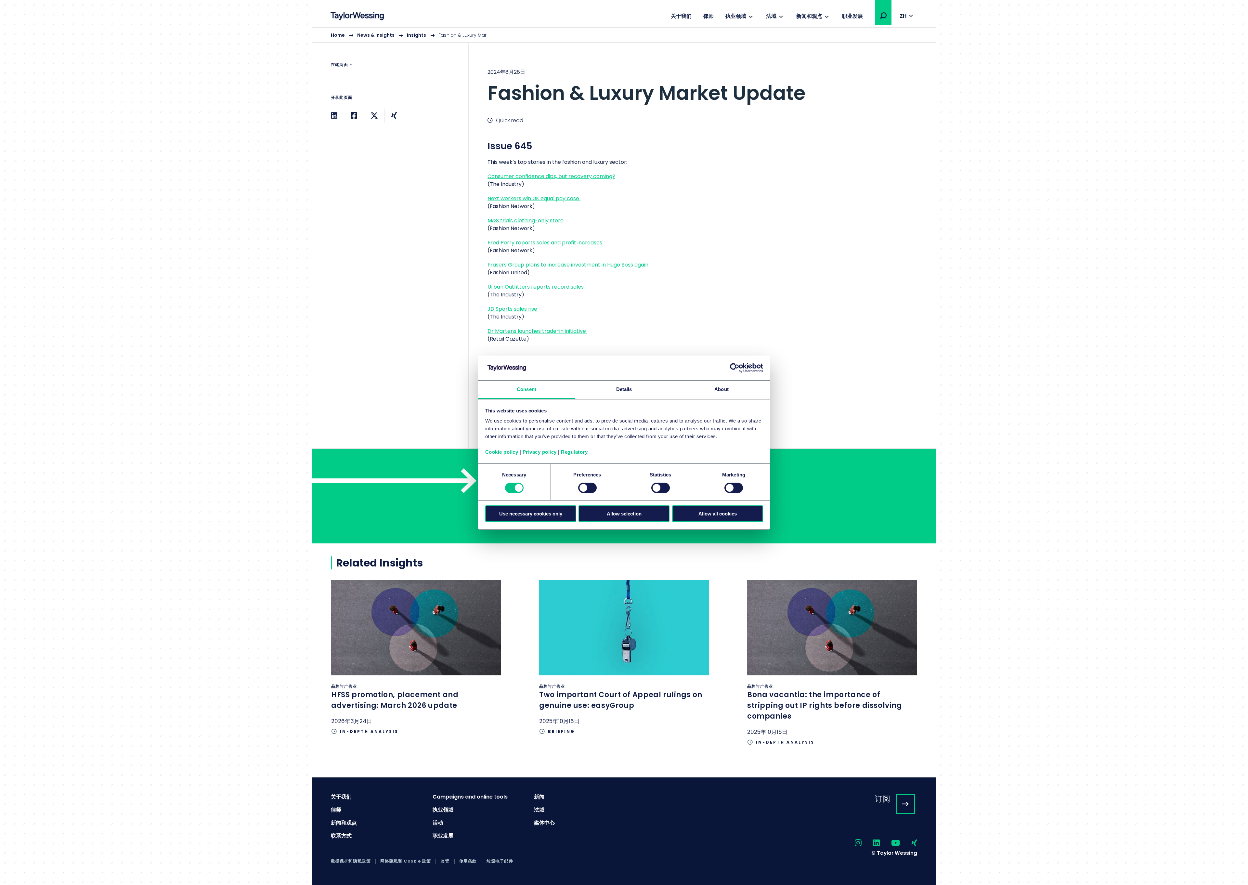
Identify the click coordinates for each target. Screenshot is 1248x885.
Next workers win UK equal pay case (534, 198)
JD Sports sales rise (513, 309)
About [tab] (721, 389)
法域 (771, 16)
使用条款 (468, 861)
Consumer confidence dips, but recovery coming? (551, 176)
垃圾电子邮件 (500, 861)
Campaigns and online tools (470, 796)
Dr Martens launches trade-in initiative (537, 331)
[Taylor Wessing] (357, 16)
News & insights (376, 35)
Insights (416, 35)
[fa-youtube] (890, 843)
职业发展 (852, 16)
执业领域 (735, 16)
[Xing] (394, 115)
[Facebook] (354, 115)
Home (338, 35)
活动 (438, 822)
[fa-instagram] (852, 843)
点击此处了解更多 (416, 667)
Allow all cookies (717, 513)
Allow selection (624, 513)
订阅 (882, 798)
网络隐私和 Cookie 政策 (405, 861)
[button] (883, 15)
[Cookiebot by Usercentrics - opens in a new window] (734, 368)
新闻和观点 (809, 16)
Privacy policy (540, 452)
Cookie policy (501, 452)
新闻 (539, 796)
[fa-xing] (908, 843)
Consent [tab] (526, 389)
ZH (903, 16)
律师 (708, 16)
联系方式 (341, 835)
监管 (444, 861)
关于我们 (681, 16)
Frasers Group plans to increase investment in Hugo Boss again (568, 264)
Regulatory (574, 452)
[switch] (587, 488)
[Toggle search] (883, 15)
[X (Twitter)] (374, 115)
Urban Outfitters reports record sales (536, 287)
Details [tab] (624, 389)
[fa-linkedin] (871, 843)
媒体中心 (544, 822)
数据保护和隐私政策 (350, 861)
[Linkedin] (334, 115)
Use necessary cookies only (530, 513)
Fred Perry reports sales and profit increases (546, 242)
